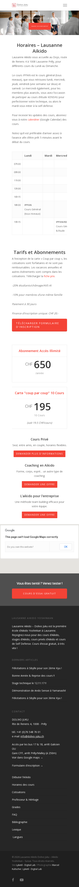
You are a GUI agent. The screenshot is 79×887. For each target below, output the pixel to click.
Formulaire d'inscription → (27, 765)
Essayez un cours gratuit (39, 26)
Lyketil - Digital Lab (25, 865)
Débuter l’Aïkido (21, 777)
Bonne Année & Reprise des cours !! (33, 675)
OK (65, 546)
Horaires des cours (23, 784)
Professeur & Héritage (25, 799)
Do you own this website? (20, 546)
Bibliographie (19, 822)
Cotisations (18, 792)
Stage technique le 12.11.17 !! (29, 683)
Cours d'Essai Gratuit (39, 593)
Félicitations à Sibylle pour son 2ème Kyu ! (37, 668)
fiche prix (49, 276)
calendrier (33, 119)
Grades (16, 807)
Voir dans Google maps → (27, 757)
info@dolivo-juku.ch (32, 736)
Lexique (16, 829)
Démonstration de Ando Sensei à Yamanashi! (39, 690)
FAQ (14, 814)
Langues (17, 837)
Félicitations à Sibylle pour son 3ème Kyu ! (37, 698)
